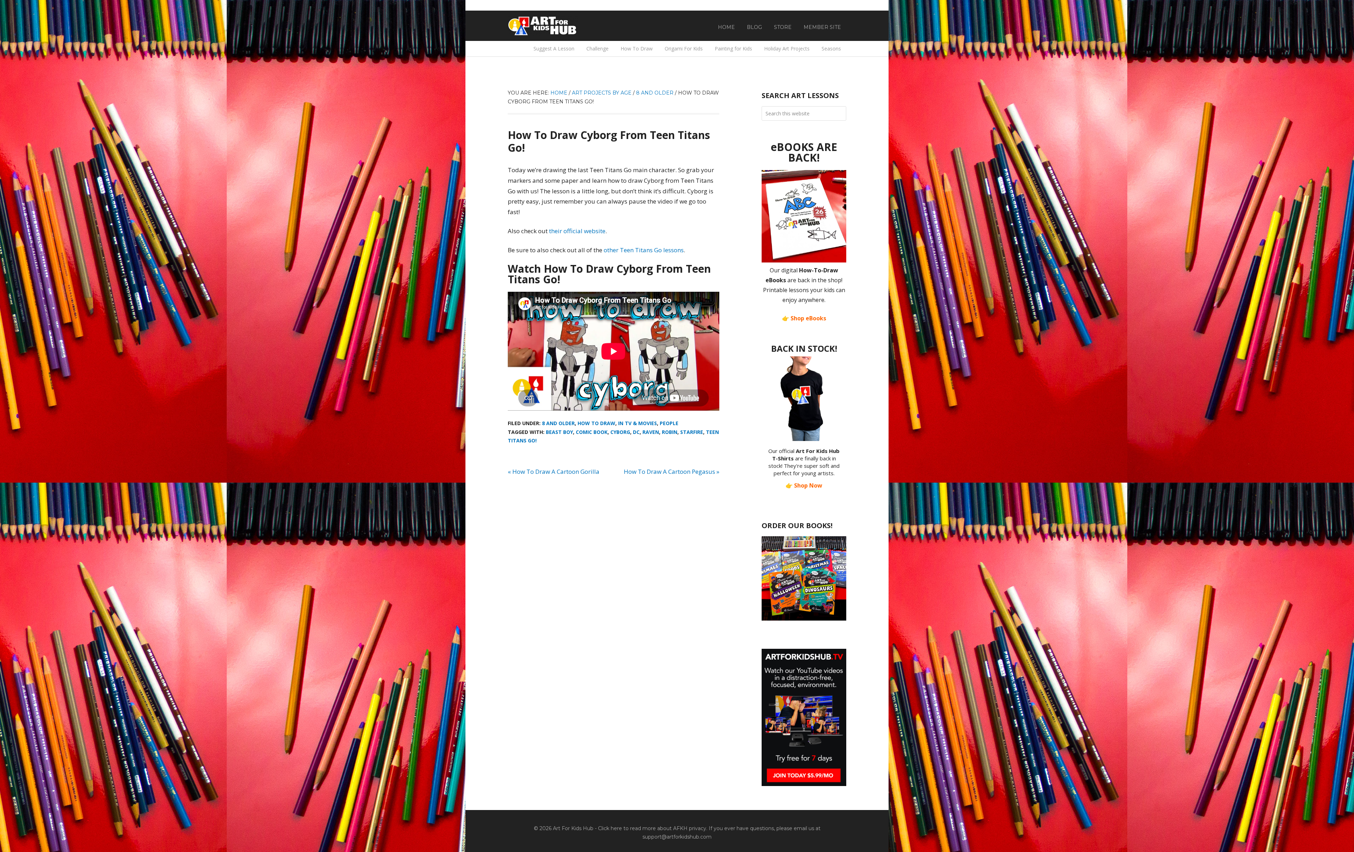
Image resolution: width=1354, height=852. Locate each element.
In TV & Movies (637, 423)
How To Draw (596, 423)
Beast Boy (559, 432)
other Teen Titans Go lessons (644, 250)
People (669, 423)
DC (636, 432)
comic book (592, 432)
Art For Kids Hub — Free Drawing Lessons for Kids (543, 26)
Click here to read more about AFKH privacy (652, 828)
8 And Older (558, 423)
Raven (650, 432)
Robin (669, 432)
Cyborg (620, 432)
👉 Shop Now (804, 485)
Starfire (691, 432)
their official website (577, 231)
